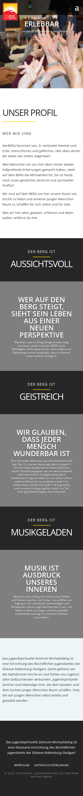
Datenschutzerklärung (51, 765)
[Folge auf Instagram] (41, 7)
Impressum (21, 765)
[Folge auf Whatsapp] (50, 7)
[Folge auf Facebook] (32, 7)
